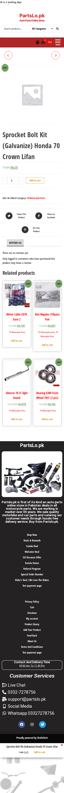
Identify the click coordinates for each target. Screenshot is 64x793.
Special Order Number (32, 574)
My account (32, 618)
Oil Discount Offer (32, 557)
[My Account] (37, 42)
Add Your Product (32, 629)
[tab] (15, 242)
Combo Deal (32, 546)
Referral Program (32, 568)
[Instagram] (32, 724)
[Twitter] (42, 724)
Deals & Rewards (32, 540)
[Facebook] (21, 724)
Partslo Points (32, 563)
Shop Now (32, 534)
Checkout (32, 613)
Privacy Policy (32, 601)
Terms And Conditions (32, 646)
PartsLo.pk (32, 15)
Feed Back (32, 635)
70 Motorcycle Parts (36, 198)
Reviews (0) (15, 242)
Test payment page (32, 585)
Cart (32, 607)
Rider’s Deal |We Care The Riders (32, 580)
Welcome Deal (32, 551)
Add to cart (35, 180)
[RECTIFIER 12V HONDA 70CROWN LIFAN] (8, 55)
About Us (32, 641)
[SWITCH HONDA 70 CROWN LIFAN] (56, 55)
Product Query (32, 624)
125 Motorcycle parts (46, 332)
